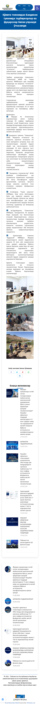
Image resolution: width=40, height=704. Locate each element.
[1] (20, 289)
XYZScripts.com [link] (31, 703)
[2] (20, 317)
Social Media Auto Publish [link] (12, 703)
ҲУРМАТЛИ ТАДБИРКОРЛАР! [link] (26, 443)
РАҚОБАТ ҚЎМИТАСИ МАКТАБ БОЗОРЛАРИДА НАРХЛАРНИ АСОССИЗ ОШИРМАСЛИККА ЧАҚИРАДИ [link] (26, 525)
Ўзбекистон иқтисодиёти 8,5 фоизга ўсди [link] (26, 542)
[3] (20, 345)
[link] (37, 8)
